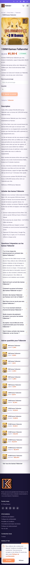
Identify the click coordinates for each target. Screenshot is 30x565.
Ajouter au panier (10, 94)
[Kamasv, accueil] (6, 483)
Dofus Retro (10, 12)
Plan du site (4, 528)
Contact (3, 536)
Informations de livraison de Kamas (10, 524)
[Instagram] (20, 1)
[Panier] (23, 6)
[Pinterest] (23, 1)
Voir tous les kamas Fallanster (12, 463)
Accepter (8, 560)
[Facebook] (17, 1)
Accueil (3, 12)
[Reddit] (27, 1)
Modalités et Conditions (7, 521)
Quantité (3, 86)
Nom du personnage (7, 79)
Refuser (21, 560)
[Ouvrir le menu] (27, 6)
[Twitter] (13, 1)
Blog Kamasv (6, 504)
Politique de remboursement (9, 526)
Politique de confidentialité (8, 519)
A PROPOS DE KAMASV (7, 517)
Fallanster (18, 12)
